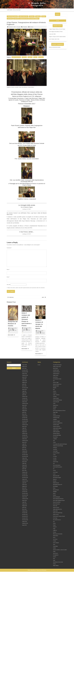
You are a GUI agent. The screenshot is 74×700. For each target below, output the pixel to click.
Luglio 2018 (24, 502)
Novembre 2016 (25, 519)
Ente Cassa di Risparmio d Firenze (59, 410)
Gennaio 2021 (24, 452)
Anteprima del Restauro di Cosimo (13, 323)
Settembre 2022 (25, 424)
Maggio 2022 (24, 431)
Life (53, 468)
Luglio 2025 (24, 378)
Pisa (54, 521)
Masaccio (55, 479)
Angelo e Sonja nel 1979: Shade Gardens (57, 36)
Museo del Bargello (56, 496)
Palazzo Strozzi (56, 514)
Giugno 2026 (24, 364)
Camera (54, 391)
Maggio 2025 (24, 382)
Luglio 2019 (24, 482)
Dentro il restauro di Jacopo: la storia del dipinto (39, 324)
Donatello (54, 407)
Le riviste (54, 458)
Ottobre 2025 (24, 373)
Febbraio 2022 (24, 433)
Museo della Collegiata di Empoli (59, 500)
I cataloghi (55, 438)
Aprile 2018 (24, 507)
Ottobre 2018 (24, 496)
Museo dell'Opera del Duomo (58, 498)
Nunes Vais (55, 505)
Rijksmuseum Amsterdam (57, 533)
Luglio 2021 (24, 444)
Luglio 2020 (24, 463)
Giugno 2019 (24, 484)
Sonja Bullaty (55, 546)
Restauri (43, 16)
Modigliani (55, 491)
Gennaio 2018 (24, 512)
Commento (9, 247)
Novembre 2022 (25, 421)
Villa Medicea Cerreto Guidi (58, 562)
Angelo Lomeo (55, 375)
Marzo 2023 (24, 414)
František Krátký (56, 424)
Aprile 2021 (24, 447)
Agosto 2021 (24, 442)
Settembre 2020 (25, 459)
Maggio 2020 (24, 466)
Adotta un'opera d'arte (23, 16)
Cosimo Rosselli (56, 401)
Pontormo (55, 526)
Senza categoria (56, 542)
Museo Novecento (56, 503)
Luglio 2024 (24, 391)
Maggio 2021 (24, 445)
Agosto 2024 (24, 389)
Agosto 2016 (24, 525)
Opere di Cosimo (56, 507)
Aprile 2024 (24, 394)
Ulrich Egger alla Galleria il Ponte (56, 31)
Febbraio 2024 (24, 396)
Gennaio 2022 (24, 435)
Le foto (54, 454)
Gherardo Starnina (56, 433)
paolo (11, 329)
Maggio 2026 (24, 366)
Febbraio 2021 (24, 451)
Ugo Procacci (55, 553)
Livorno (54, 470)
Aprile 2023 (24, 412)
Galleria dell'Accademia (57, 428)
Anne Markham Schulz (57, 378)
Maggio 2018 (24, 505)
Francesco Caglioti (56, 421)
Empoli (54, 408)
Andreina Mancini (56, 373)
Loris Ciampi (55, 472)
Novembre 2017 (25, 516)
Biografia (54, 387)
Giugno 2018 (24, 503)
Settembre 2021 (25, 440)
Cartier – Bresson (56, 394)
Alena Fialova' (55, 368)
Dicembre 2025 (25, 370)
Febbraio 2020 (24, 472)
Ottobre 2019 (24, 479)
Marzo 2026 (24, 368)
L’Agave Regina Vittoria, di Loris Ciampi (57, 29)
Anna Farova (55, 377)
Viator (54, 560)
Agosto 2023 (24, 405)
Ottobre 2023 (24, 401)
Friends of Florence (56, 426)
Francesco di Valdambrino (57, 422)
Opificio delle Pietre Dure (57, 509)
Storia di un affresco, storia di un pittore (60, 549)
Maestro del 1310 (56, 475)
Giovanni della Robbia (57, 435)
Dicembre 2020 (25, 454)
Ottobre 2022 (24, 422)
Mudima (54, 495)
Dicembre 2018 (25, 493)
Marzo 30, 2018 (40, 330)
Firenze (54, 414)
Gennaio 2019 (24, 491)
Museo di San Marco (56, 502)
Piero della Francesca (57, 519)
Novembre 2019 (25, 477)
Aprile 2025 (24, 384)
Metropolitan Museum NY (57, 484)
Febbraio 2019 (24, 489)
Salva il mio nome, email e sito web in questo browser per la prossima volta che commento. (26, 287)
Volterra (54, 563)
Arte (54, 380)
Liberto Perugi (55, 461)
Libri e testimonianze (56, 465)
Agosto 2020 (24, 461)
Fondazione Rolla (56, 417)
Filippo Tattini (55, 412)
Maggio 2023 (24, 410)
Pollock (54, 525)
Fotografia (55, 419)
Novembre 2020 (25, 456)
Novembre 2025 (25, 371)
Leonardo (54, 459)
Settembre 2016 (25, 523)
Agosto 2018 (24, 500)
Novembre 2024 (25, 387)
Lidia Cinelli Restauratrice (57, 466)
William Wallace (56, 565)
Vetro (54, 558)
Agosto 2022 (24, 426)
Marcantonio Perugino (57, 477)
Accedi (39, 364)
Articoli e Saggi (55, 382)
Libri (54, 463)
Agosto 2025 (24, 377)
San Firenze (10, 18)
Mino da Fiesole (56, 489)
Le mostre (55, 456)
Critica (54, 403)
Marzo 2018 (24, 509)
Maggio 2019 (24, 486)
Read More (10, 334)
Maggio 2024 (24, 392)
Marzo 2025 (24, 385)
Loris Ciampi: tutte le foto (54, 39)
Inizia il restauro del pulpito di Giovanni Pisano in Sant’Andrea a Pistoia (26, 319)
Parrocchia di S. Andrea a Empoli (59, 516)
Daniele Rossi (55, 405)
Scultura (54, 540)
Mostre (54, 493)
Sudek (54, 551)
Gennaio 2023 (24, 417)
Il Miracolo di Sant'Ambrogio (58, 445)
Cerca (57, 14)
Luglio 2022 (24, 428)
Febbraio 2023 (24, 415)
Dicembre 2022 (25, 419)
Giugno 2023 (24, 408)
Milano (54, 488)
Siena (54, 544)
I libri (54, 440)
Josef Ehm (55, 449)
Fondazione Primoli (56, 415)
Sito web (8, 284)
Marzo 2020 (24, 470)
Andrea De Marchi (56, 371)
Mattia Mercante (56, 482)
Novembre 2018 (25, 495)
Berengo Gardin (56, 385)
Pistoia (54, 523)
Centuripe (55, 396)
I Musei (54, 442)
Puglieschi (38, 16)
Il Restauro (32, 16)
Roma (54, 537)
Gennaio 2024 (24, 398)
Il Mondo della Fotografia (37, 4)
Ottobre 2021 (24, 438)
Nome (8, 269)
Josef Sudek (55, 451)
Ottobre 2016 (24, 521)
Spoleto (54, 547)
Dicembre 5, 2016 (13, 328)
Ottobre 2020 (24, 458)
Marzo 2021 (24, 449)
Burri (54, 389)
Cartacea (54, 392)
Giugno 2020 (24, 465)
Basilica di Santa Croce (57, 384)
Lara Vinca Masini (56, 452)
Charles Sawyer (56, 398)
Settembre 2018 (25, 498)
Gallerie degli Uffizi (56, 431)
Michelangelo (55, 486)
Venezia (54, 556)
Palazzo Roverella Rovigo (57, 512)
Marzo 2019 (24, 488)
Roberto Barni (55, 535)
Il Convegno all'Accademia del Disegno (60, 444)
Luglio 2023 (24, 407)
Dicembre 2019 (25, 475)
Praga (54, 528)
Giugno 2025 (24, 380)
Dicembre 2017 (25, 514)
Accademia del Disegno (57, 364)
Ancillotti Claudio (56, 370)
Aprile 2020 (24, 468)
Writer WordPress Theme (33, 570)
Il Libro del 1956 (52, 34)
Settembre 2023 (25, 403)
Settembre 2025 (25, 375)
